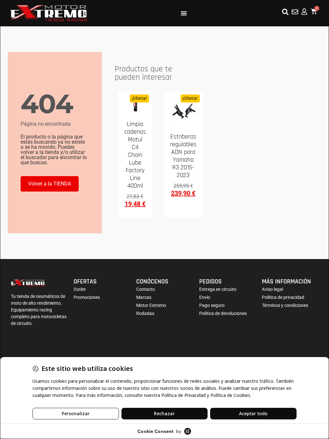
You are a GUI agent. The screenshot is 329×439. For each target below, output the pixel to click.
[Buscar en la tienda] (285, 12)
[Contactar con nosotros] (295, 12)
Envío (204, 297)
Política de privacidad (283, 297)
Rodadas (145, 313)
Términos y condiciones (285, 305)
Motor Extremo (151, 305)
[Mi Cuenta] (304, 11)
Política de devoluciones (223, 313)
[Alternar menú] (184, 13)
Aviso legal (272, 289)
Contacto (145, 289)
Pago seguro (212, 305)
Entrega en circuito (217, 289)
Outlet (80, 289)
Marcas (143, 297)
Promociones (87, 297)
